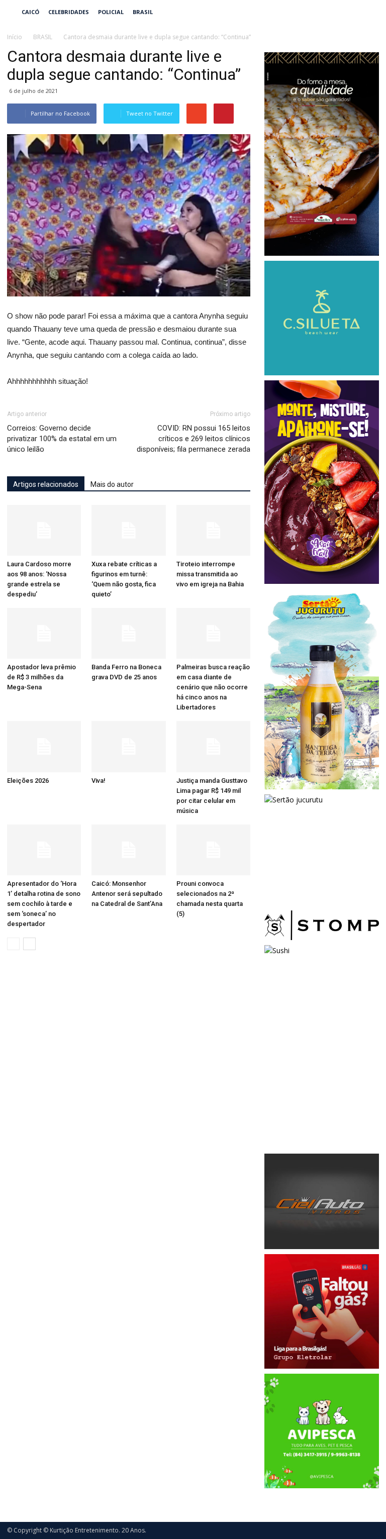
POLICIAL (111, 12)
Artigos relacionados (45, 484)
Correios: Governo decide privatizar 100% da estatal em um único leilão (62, 439)
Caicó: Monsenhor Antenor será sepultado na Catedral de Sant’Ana (126, 893)
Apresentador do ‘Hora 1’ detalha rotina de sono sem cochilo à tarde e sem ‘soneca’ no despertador (43, 904)
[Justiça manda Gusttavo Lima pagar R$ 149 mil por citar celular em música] (213, 746)
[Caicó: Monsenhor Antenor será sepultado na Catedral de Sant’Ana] (128, 850)
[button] (367, 12)
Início (14, 37)
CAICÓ (30, 12)
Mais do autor (112, 484)
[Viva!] (128, 746)
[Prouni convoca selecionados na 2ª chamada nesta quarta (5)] (213, 850)
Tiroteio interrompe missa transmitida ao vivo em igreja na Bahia (210, 574)
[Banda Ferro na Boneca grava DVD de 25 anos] (128, 633)
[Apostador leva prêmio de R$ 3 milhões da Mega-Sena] (44, 633)
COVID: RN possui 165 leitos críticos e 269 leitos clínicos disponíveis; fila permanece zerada (193, 439)
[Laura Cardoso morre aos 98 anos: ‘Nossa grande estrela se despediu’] (44, 530)
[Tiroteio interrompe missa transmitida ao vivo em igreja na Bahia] (213, 530)
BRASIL (143, 12)
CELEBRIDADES (68, 12)
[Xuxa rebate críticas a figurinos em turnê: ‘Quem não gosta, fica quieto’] (128, 530)
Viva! (98, 780)
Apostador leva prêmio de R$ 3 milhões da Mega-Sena (41, 677)
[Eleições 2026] (44, 746)
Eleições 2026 (28, 780)
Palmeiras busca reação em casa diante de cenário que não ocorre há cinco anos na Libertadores (213, 687)
